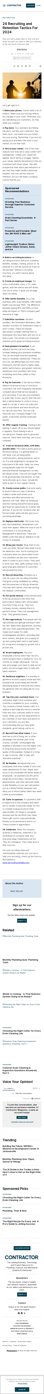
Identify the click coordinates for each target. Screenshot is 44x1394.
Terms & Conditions (19, 1345)
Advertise (13, 1341)
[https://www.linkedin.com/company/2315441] (22, 1313)
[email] (30, 66)
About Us (6, 1341)
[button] (4, 5)
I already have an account (22, 1122)
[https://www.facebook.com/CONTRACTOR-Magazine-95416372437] (19, 1313)
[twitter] (22, 66)
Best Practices (9, 18)
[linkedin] (18, 66)
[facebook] (14, 66)
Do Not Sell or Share (24, 1341)
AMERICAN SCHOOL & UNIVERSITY (22, 1328)
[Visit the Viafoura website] (35, 1098)
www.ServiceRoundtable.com (16, 863)
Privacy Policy (7, 1345)
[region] (22, 1093)
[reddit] (26, 66)
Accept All (22, 1389)
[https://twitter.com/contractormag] (24, 1313)
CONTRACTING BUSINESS (22, 1326)
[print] (40, 66)
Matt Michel (22, 49)
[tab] (9, 1088)
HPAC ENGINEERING (22, 1323)
